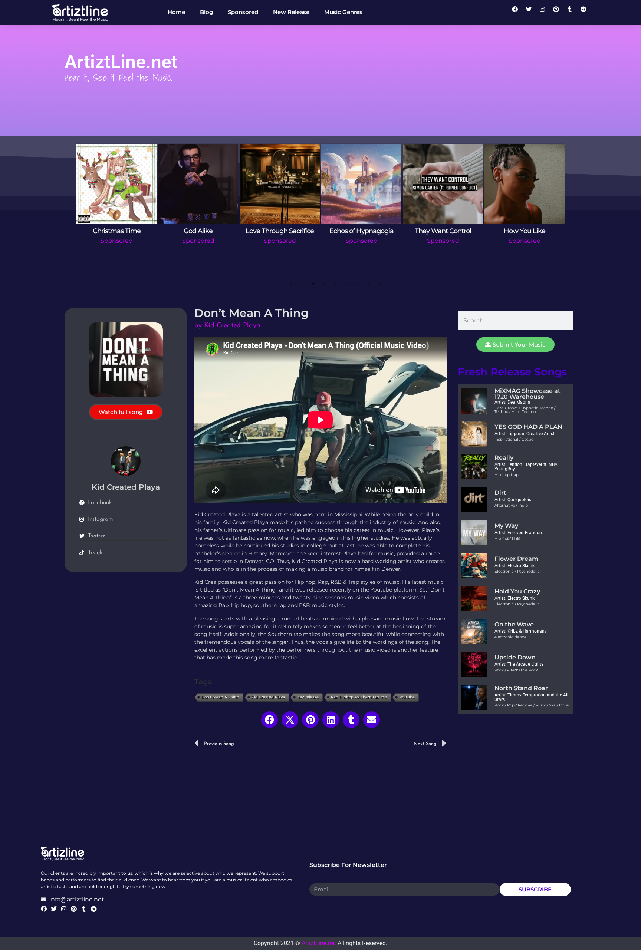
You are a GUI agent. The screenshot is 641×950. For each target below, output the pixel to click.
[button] (269, 719)
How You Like (524, 231)
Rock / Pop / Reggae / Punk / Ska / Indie (531, 705)
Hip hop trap (506, 474)
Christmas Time (117, 231)
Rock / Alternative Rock (516, 670)
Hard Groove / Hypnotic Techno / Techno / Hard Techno (524, 410)
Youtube (407, 697)
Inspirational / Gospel (514, 439)
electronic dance (510, 637)
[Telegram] (586, 12)
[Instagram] (545, 12)
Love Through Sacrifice (280, 231)
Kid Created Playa (268, 697)
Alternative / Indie (511, 505)
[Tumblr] (573, 12)
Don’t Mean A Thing (220, 697)
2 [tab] (302, 283)
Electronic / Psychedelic (517, 571)
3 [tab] (313, 283)
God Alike (198, 231)
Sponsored (117, 240)
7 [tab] (357, 283)
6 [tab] (346, 283)
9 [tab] (380, 283)
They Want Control (443, 231)
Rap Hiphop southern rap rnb (359, 697)
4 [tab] (324, 283)
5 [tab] (335, 283)
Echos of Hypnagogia (361, 231)
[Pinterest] (559, 12)
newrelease (308, 697)
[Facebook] (518, 12)
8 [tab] (368, 283)
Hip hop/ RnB (507, 538)
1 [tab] (291, 283)
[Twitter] (532, 12)
